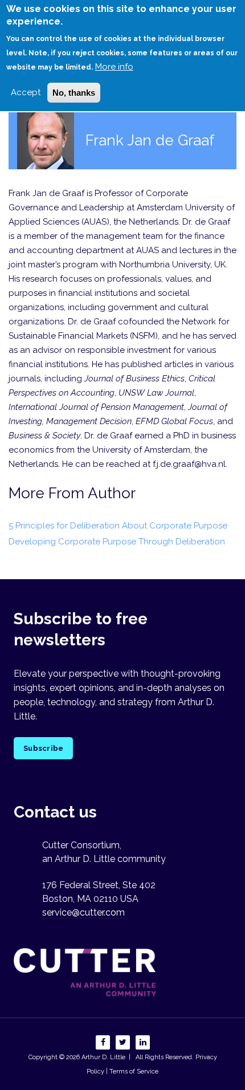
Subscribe (43, 748)
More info (114, 67)
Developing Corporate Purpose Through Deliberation (117, 541)
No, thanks (73, 92)
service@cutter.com (83, 912)
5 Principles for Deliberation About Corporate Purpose (118, 525)
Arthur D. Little (102, 1057)
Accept (25, 92)
